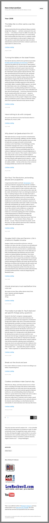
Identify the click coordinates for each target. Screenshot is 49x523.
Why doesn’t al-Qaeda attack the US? (19, 133)
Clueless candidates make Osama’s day (20, 381)
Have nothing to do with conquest (18, 114)
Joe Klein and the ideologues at (16, 62)
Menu (41, 8)
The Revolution (27, 183)
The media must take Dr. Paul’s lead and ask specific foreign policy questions (20, 312)
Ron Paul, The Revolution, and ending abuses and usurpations (19, 179)
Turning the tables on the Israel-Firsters (20, 58)
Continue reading (9, 47)
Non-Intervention (13, 8)
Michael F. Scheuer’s (26, 505)
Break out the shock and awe (16, 362)
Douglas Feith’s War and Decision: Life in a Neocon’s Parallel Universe (20, 239)
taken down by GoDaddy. (22, 507)
